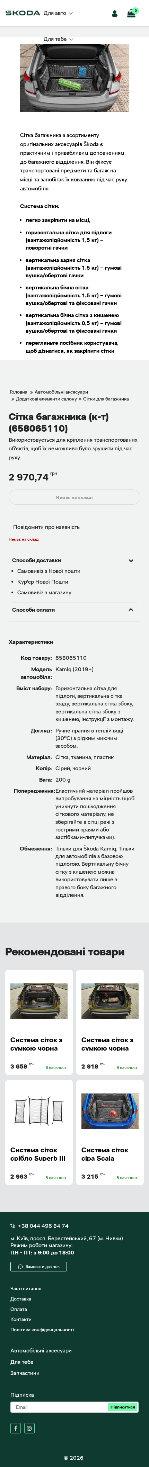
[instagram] (29, 1428)
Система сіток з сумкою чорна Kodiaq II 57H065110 (107, 1043)
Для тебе (22, 1362)
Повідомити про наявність (46, 527)
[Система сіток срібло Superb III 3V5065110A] (39, 1111)
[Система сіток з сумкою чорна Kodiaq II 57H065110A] (39, 1001)
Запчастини (25, 1373)
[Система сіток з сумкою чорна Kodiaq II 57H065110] (110, 1001)
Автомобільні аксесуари (41, 1350)
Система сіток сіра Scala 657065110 (104, 1153)
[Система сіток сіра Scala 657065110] (110, 1111)
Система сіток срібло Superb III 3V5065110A (37, 1153)
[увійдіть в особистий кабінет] (116, 13)
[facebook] (15, 1428)
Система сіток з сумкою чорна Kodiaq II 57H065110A (36, 1043)
